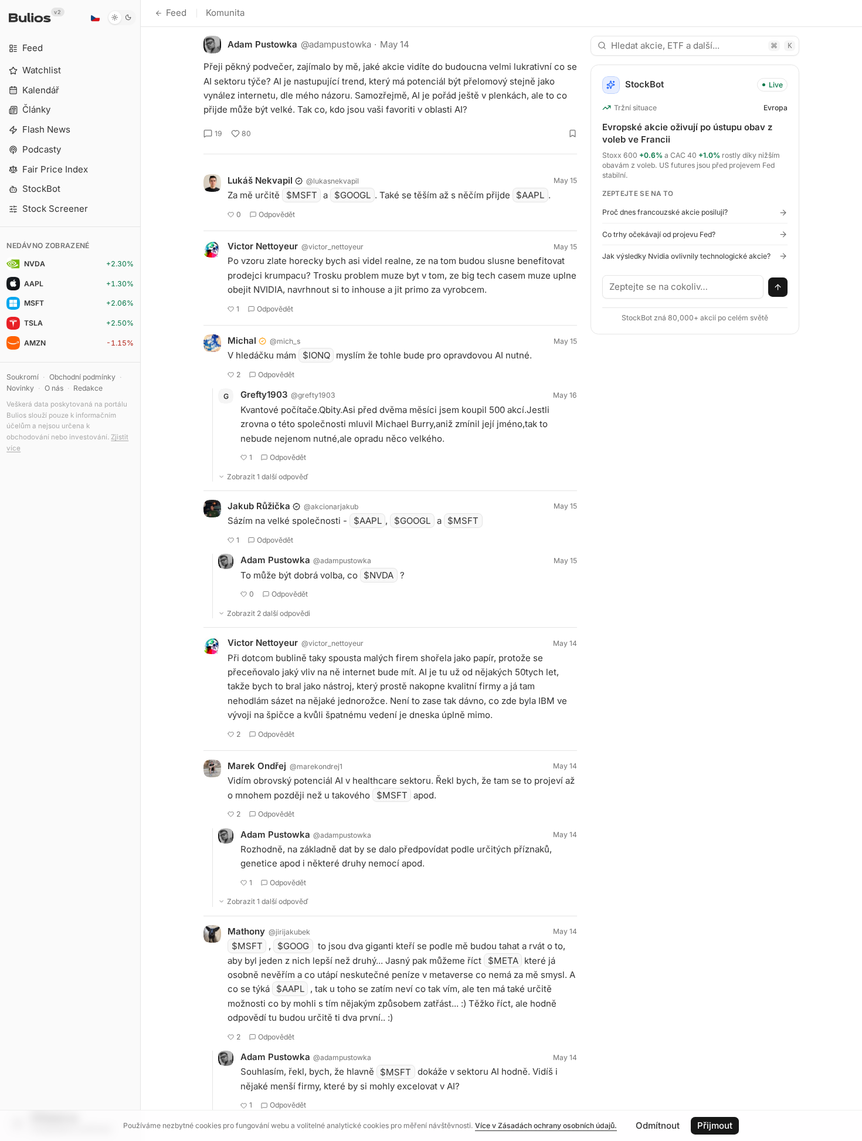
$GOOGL (352, 195)
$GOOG (293, 946)
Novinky (20, 388)
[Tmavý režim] (121, 17)
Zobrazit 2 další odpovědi (268, 613)
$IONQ (316, 355)
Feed (176, 12)
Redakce (88, 388)
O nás (54, 388)
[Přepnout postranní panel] (140, 570)
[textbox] (683, 287)
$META (503, 960)
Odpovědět (277, 214)
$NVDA (378, 575)
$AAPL (530, 195)
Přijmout (714, 1125)
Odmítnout (658, 1125)
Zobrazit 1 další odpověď (267, 476)
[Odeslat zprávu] (778, 287)
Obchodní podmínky (82, 377)
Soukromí (22, 377)
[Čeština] (95, 17)
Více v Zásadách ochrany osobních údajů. (546, 1125)
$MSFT (301, 195)
